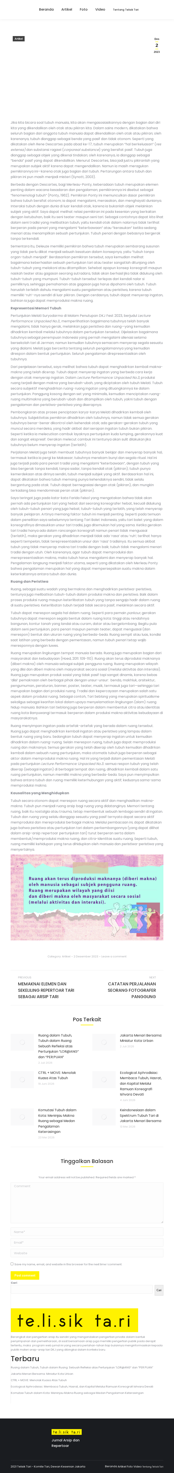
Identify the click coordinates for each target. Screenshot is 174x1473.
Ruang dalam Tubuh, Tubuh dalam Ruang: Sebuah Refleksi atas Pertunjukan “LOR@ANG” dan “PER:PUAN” (58, 1046)
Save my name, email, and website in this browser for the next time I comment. (68, 1264)
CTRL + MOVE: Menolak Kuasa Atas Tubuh (57, 1075)
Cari (14, 1283)
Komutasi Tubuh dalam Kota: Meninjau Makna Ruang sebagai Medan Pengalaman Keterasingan (57, 1121)
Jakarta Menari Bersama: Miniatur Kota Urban (141, 1038)
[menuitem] (45, 9)
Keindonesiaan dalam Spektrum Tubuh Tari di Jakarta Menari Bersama (140, 1115)
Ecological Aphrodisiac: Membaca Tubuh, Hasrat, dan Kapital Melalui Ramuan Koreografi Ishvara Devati (141, 1083)
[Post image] (22, 1042)
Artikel (19, 38)
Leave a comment (113, 956)
